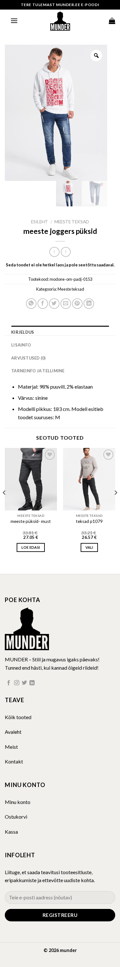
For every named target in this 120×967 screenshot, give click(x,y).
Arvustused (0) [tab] (28, 358)
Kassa (11, 832)
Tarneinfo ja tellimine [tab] (38, 370)
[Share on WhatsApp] (31, 303)
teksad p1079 (89, 521)
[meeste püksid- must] (31, 479)
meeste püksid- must (31, 521)
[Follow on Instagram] (16, 683)
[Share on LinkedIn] (89, 303)
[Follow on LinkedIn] (32, 683)
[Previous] (4, 505)
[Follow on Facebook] (8, 683)
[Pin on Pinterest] (77, 303)
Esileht (39, 221)
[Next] (115, 505)
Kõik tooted (18, 717)
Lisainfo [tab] (21, 344)
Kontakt (14, 761)
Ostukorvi (16, 817)
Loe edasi (30, 547)
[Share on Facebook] (42, 303)
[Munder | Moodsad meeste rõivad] (60, 21)
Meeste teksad (71, 221)
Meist (11, 747)
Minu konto (17, 802)
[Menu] (14, 20)
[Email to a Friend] (65, 303)
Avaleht (13, 732)
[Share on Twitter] (54, 303)
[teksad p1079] (89, 479)
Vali (89, 547)
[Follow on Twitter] (24, 683)
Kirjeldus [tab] (22, 332)
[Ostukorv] (112, 21)
